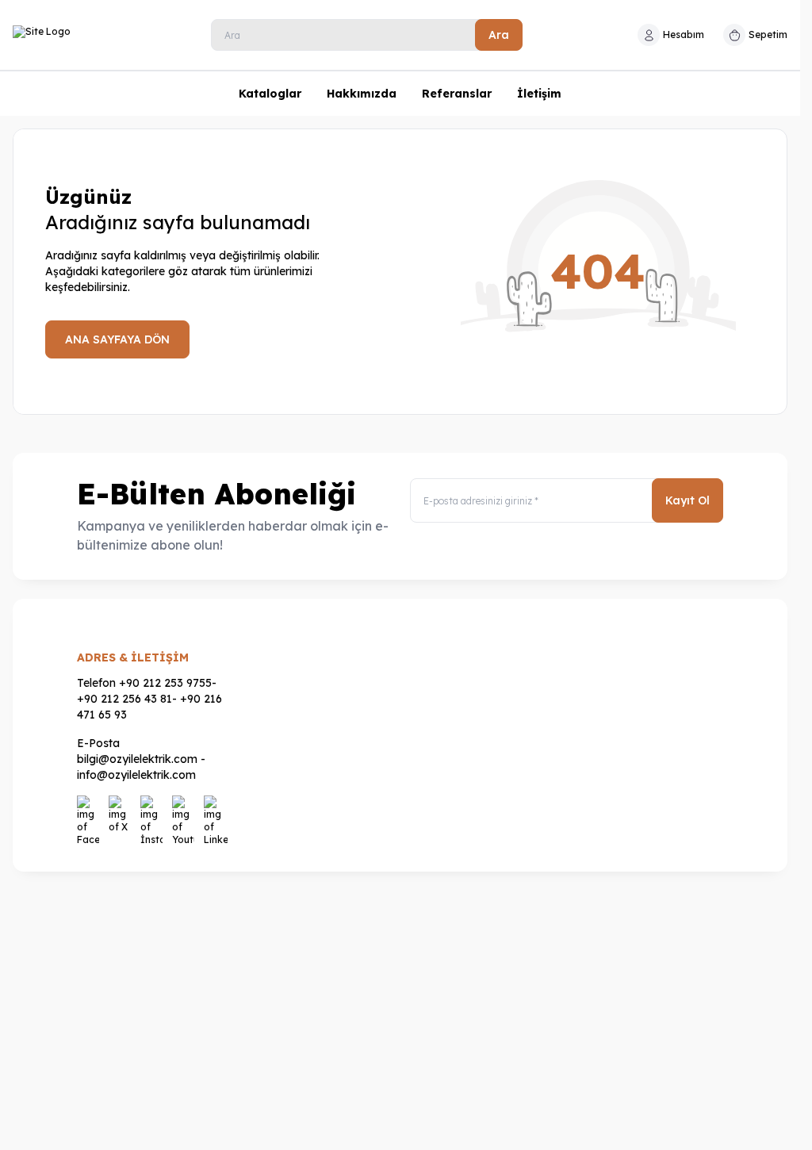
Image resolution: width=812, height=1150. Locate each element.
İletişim (539, 93)
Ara (498, 35)
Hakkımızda (361, 93)
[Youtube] (184, 808)
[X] (121, 808)
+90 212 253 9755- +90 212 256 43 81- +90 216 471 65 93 (149, 699)
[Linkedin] (216, 808)
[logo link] (94, 34)
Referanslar (457, 93)
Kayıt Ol (687, 500)
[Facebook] (89, 808)
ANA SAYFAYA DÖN (117, 339)
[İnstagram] (153, 808)
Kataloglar (270, 93)
